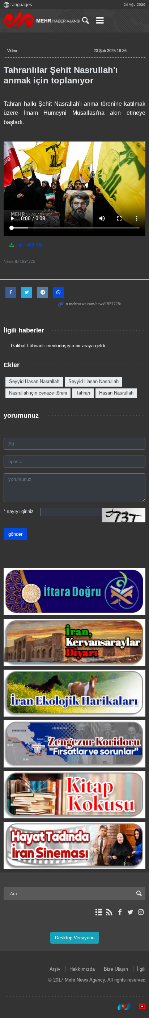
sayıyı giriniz (19, 511)
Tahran (83, 393)
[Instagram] (140, 912)
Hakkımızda (82, 969)
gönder (15, 534)
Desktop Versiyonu (74, 937)
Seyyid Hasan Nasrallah (34, 381)
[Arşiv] (98, 912)
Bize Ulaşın (116, 969)
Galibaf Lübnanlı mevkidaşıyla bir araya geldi (58, 345)
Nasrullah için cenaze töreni (38, 393)
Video (12, 50)
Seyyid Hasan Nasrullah (93, 381)
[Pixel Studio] (138, 1007)
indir (28, 245)
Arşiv (55, 969)
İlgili (141, 969)
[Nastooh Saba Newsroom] (120, 1007)
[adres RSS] (109, 912)
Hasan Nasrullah (116, 393)
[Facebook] (119, 912)
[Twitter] (130, 912)
